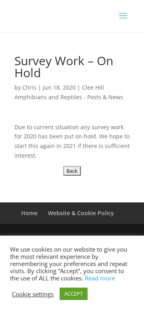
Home (29, 213)
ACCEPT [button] (73, 293)
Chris (29, 87)
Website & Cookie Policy (81, 213)
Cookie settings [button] (33, 294)
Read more (100, 278)
